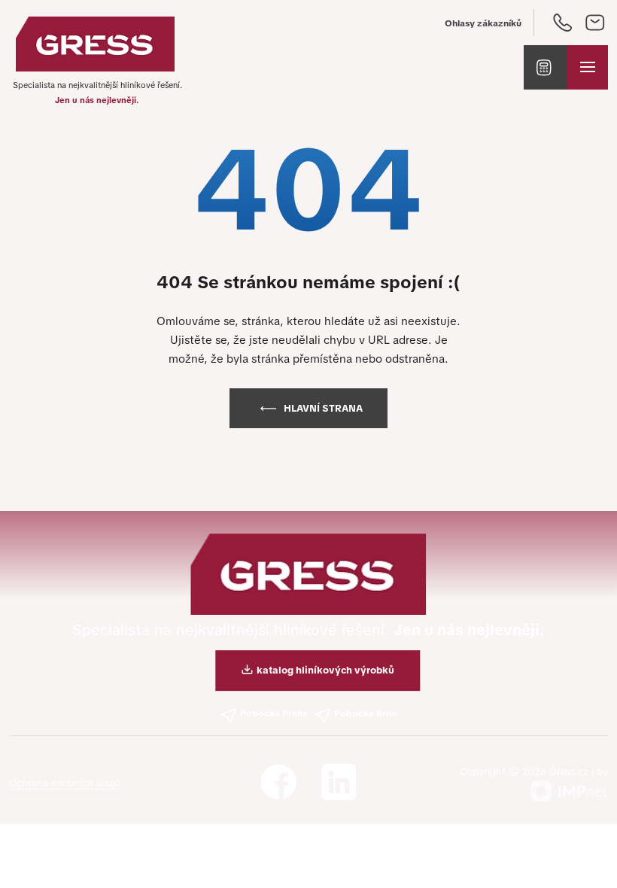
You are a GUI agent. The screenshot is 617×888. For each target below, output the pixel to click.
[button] (545, 67)
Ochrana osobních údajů (64, 783)
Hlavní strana (323, 408)
